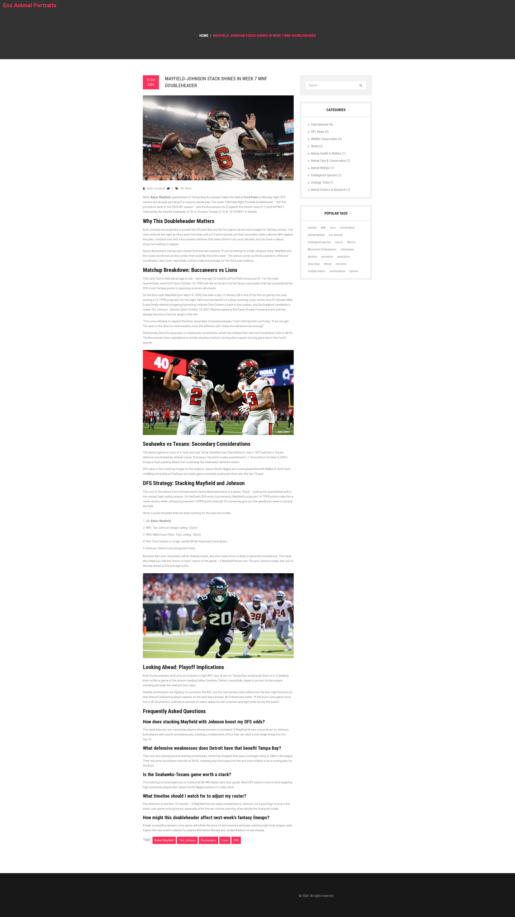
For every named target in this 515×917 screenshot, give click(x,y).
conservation (347, 227)
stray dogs (314, 263)
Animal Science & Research (330, 190)
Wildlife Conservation (326, 139)
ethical (328, 263)
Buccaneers (208, 840)
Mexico (351, 242)
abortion (312, 256)
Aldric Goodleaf (156, 188)
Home (203, 35)
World (317, 146)
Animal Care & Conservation (330, 161)
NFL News (186, 188)
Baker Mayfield (164, 840)
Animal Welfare (322, 168)
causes (339, 242)
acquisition (343, 256)
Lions (224, 840)
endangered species (319, 242)
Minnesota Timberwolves (322, 249)
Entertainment (322, 124)
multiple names (316, 271)
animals (312, 227)
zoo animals (336, 234)
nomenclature (337, 271)
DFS (236, 840)
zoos (333, 227)
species (353, 271)
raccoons (341, 263)
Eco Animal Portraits (29, 5)
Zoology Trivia (322, 182)
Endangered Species (326, 175)
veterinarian (347, 249)
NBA (323, 227)
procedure (327, 256)
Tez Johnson (187, 840)
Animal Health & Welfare (328, 153)
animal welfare (316, 234)
